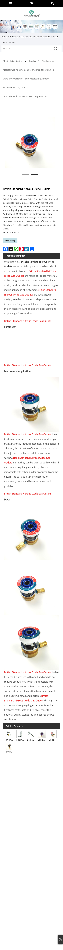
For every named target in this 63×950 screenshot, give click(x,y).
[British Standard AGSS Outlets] (42, 734)
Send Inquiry (10, 240)
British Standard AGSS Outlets (42, 739)
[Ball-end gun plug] (31, 734)
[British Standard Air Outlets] (9, 746)
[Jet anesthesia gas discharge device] (9, 734)
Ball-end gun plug (31, 739)
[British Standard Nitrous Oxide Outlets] (30, 142)
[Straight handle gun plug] (20, 734)
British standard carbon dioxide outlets (53, 739)
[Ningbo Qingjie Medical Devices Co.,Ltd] (32, 13)
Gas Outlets (26, 36)
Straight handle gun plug (20, 739)
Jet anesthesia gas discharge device (10, 739)
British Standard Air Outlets (10, 751)
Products (14, 36)
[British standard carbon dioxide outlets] (52, 734)
